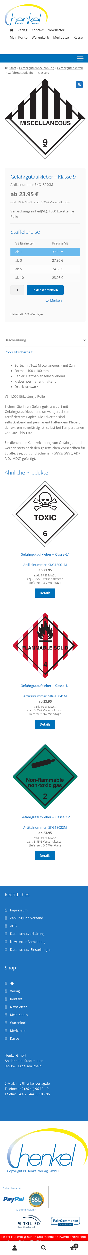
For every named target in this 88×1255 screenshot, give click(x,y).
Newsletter (56, 30)
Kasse (78, 37)
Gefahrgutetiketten (70, 68)
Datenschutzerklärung (27, 933)
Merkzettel (61, 37)
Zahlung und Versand (26, 918)
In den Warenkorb (45, 290)
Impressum (19, 910)
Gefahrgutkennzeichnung (36, 68)
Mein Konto (19, 37)
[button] (79, 84)
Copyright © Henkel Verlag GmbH (33, 1171)
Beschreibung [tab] (15, 340)
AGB (13, 926)
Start (12, 68)
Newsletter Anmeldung (27, 941)
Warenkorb (40, 37)
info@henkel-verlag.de (33, 1083)
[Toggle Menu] (80, 58)
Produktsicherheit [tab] (19, 352)
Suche (44, 1248)
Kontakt (38, 30)
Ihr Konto (14, 1248)
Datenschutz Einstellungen (30, 949)
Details (45, 593)
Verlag (22, 30)
